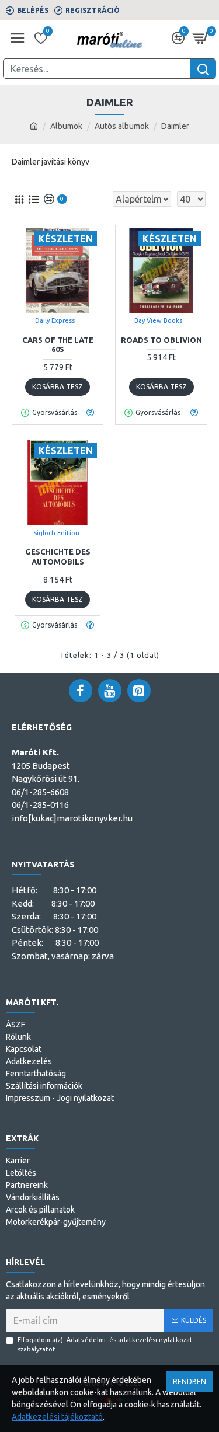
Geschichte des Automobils (58, 557)
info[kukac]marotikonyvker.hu (72, 818)
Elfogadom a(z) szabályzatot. (105, 1344)
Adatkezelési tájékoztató (57, 1416)
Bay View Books (158, 320)
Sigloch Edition (56, 532)
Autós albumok (122, 126)
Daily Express (55, 320)
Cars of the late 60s (57, 345)
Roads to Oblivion (161, 340)
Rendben (189, 1381)
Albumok (66, 126)
